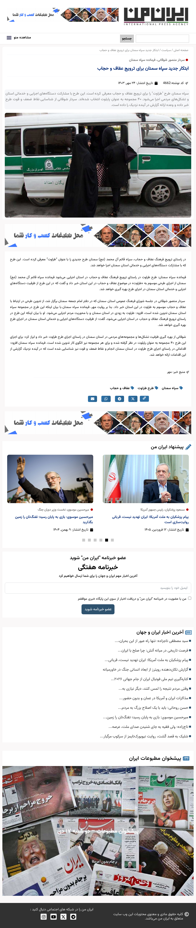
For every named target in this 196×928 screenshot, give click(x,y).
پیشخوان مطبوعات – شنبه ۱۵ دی (98, 831)
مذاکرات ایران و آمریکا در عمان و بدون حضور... (154, 698)
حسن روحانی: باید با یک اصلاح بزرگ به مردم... (153, 707)
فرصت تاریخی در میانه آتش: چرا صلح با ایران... (153, 650)
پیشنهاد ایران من (167, 447)
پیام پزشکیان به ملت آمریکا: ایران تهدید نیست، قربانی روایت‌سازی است (150, 519)
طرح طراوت (146, 388)
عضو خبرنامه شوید (98, 609)
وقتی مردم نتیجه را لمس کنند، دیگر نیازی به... (154, 688)
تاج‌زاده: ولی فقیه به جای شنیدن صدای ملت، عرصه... (149, 727)
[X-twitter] (63, 917)
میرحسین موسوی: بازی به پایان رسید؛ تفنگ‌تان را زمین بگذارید (54, 519)
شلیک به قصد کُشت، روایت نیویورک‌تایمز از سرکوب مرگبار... (144, 736)
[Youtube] (53, 917)
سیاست (166, 50)
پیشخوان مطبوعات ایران (155, 758)
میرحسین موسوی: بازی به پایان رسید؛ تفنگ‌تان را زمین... (146, 717)
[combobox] (162, 39)
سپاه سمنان (170, 388)
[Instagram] (44, 917)
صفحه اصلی (181, 50)
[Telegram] (73, 917)
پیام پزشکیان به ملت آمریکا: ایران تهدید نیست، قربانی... (147, 660)
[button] (9, 38)
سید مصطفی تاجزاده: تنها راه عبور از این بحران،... (152, 641)
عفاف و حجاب (120, 388)
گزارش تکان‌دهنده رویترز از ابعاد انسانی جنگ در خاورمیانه (146, 669)
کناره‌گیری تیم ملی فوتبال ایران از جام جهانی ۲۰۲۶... (150, 679)
